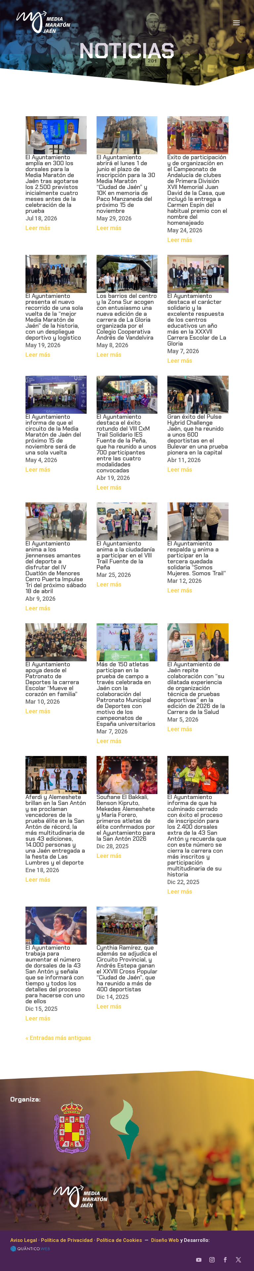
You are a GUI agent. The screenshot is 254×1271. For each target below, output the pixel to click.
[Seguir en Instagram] (212, 1259)
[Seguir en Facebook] (225, 1259)
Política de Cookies (119, 1240)
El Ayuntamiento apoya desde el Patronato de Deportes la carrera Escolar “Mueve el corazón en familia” (52, 679)
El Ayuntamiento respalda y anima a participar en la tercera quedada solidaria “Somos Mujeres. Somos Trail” (196, 558)
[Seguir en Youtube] (198, 1259)
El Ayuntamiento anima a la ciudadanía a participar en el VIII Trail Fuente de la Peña (126, 555)
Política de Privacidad (67, 1240)
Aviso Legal (23, 1240)
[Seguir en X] (238, 1259)
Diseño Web (165, 1240)
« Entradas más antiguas (58, 1037)
